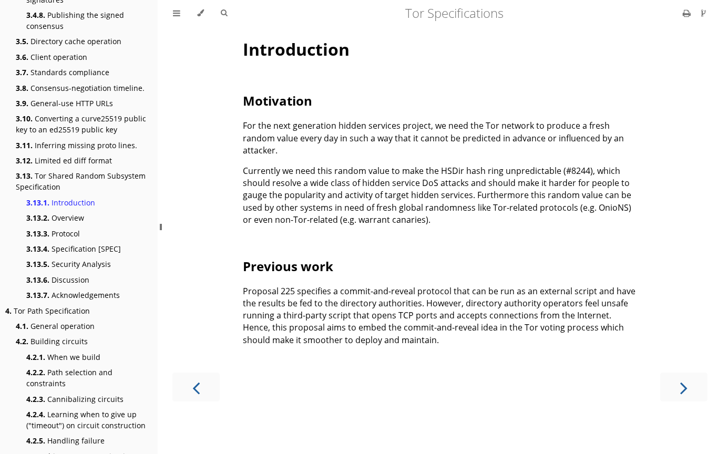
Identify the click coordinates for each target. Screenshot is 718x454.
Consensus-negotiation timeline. (80, 88)
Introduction (60, 203)
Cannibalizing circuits (75, 399)
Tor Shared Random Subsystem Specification (81, 181)
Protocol (53, 234)
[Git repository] (703, 13)
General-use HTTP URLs (64, 103)
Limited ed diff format (64, 161)
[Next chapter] (683, 387)
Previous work (288, 266)
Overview (55, 218)
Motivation (277, 100)
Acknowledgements (73, 295)
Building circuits (52, 341)
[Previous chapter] (196, 387)
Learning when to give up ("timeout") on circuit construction (86, 419)
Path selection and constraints (69, 377)
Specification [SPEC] (73, 249)
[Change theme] (200, 13)
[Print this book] (688, 13)
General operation (55, 326)
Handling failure (65, 441)
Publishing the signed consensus (75, 20)
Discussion (57, 280)
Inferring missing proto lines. (76, 145)
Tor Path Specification (47, 311)
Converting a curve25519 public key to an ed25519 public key (81, 124)
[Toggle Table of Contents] (177, 13)
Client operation (51, 57)
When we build (63, 357)
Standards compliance (62, 72)
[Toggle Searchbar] (223, 13)
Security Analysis (68, 264)
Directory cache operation (68, 41)
